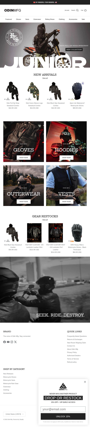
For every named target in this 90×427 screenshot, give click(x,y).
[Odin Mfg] (12, 10)
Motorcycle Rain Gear (10, 383)
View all (45, 78)
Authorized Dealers (73, 355)
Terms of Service (73, 359)
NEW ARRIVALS (45, 74)
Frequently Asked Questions (77, 336)
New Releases (8, 374)
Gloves (18, 19)
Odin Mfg (9, 419)
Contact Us (71, 346)
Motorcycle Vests (9, 380)
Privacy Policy (72, 352)
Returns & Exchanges (74, 339)
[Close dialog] (85, 382)
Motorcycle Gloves (9, 377)
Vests (27, 19)
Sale (83, 19)
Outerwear (37, 19)
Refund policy (72, 362)
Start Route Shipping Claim (76, 343)
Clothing (62, 19)
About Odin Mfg (72, 349)
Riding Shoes (49, 19)
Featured (8, 19)
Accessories (73, 19)
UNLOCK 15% (63, 416)
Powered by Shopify (18, 419)
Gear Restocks (45, 216)
